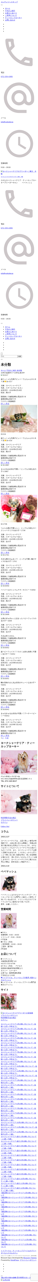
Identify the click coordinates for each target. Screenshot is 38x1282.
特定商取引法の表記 (8, 818)
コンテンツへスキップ (9, 2)
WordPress (14, 1260)
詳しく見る (5, 404)
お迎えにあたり (11, 13)
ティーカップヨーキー (13, 18)
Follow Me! (5, 826)
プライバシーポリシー (9, 820)
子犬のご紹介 (10, 11)
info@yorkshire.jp (7, 122)
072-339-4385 (7, 76)
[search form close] (2, 359)
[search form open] (2, 354)
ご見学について (11, 15)
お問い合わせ (10, 20)
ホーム (7, 8)
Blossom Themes (30, 1258)
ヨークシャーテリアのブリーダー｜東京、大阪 (12, 176)
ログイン (4, 822)
